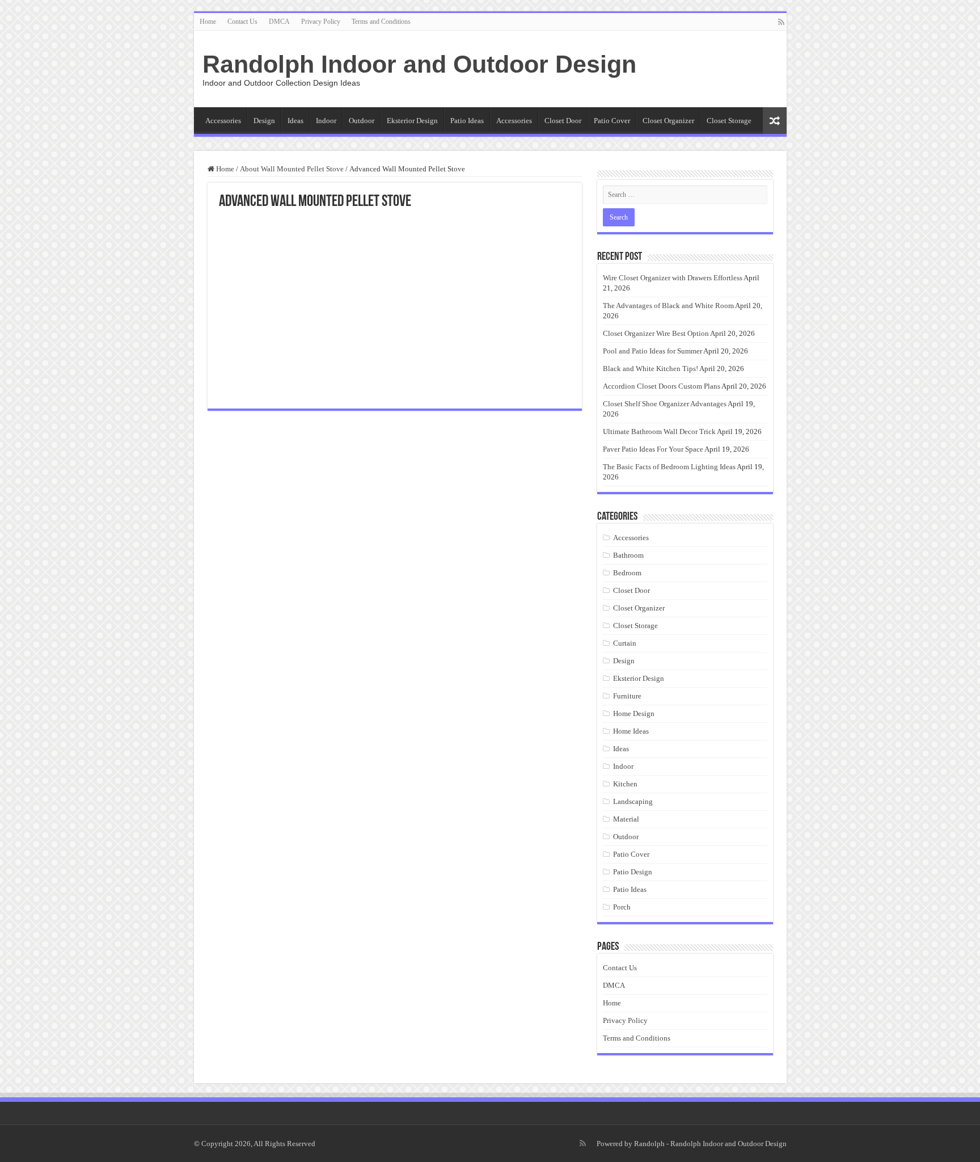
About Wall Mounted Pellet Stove (292, 169)
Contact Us (242, 22)
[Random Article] (775, 120)
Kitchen (625, 784)
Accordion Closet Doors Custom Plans (661, 386)
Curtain (624, 643)
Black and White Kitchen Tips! (650, 368)
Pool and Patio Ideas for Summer (652, 351)
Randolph (649, 1143)
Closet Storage (729, 120)
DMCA (279, 22)
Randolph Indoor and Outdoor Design (419, 64)
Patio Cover (612, 120)
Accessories (223, 120)
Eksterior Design (412, 120)
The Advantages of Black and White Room (668, 305)
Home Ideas (631, 731)
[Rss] (781, 22)
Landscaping (633, 801)
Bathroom (628, 555)
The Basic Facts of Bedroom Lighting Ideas (669, 466)
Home (208, 22)
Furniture (627, 696)
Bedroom (627, 573)
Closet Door (562, 120)
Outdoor (361, 120)
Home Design (633, 713)
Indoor (326, 120)
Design (264, 120)
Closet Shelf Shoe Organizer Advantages (664, 403)
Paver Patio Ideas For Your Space (653, 449)
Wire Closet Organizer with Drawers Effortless (672, 277)
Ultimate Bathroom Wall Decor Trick (659, 431)
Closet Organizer (668, 120)
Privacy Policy (320, 22)
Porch (622, 907)
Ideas (295, 120)
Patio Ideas (467, 120)
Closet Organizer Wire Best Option (656, 333)
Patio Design (632, 872)
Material (626, 819)
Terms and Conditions (381, 22)
